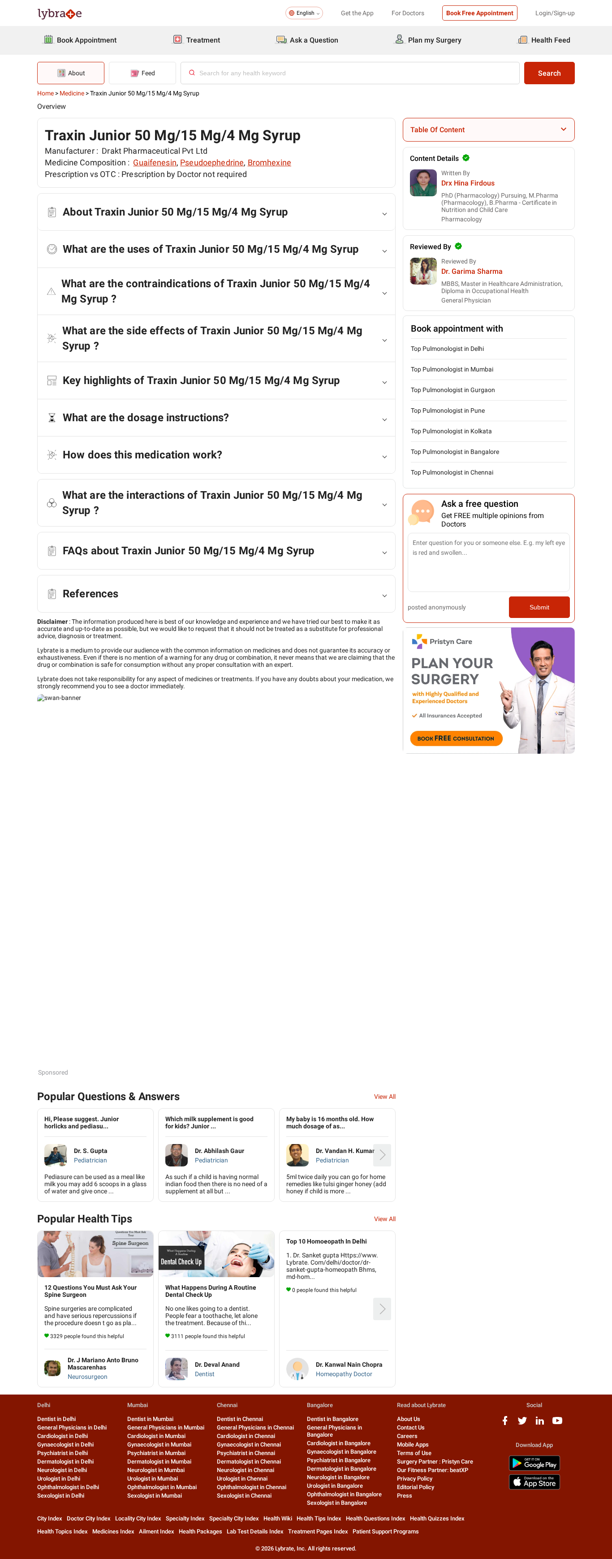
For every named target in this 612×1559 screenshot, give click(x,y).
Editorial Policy (415, 1487)
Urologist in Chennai (242, 1478)
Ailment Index (156, 1531)
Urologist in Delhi (58, 1478)
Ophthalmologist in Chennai (251, 1487)
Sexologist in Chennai (244, 1495)
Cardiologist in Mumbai (156, 1436)
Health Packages (200, 1531)
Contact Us (411, 1427)
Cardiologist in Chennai (246, 1436)
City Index (49, 1518)
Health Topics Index (62, 1531)
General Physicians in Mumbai (165, 1427)
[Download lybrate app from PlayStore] (534, 1469)
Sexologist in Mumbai (154, 1495)
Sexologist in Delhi (60, 1495)
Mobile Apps (413, 1444)
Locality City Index (138, 1518)
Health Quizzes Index (437, 1518)
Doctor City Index (89, 1518)
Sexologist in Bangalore (337, 1502)
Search (549, 73)
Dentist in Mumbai (150, 1419)
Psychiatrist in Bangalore (339, 1460)
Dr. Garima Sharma (472, 271)
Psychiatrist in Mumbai (156, 1453)
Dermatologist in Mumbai (159, 1461)
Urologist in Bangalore (335, 1485)
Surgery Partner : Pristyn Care (435, 1461)
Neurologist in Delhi (62, 1470)
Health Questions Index (375, 1518)
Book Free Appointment (479, 13)
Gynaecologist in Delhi (65, 1444)
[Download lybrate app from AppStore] (534, 1488)
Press (404, 1495)
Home (45, 93)
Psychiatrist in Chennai (246, 1453)
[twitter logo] (522, 1424)
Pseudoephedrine (212, 162)
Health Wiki (277, 1518)
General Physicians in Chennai (255, 1427)
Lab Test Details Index (255, 1531)
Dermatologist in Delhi (65, 1461)
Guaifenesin (155, 162)
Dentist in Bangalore (332, 1419)
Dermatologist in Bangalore (341, 1468)
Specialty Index (185, 1518)
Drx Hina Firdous (468, 183)
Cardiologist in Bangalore (339, 1443)
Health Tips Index (319, 1518)
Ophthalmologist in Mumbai (162, 1487)
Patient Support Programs (386, 1531)
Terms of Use (414, 1453)
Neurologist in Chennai (245, 1470)
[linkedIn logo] (539, 1424)
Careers (407, 1436)
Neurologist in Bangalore (338, 1477)
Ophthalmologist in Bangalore (344, 1494)
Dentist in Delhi (56, 1419)
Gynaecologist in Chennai (249, 1444)
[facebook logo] (505, 1424)
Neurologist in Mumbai (156, 1470)
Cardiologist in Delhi (62, 1436)
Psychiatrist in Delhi (62, 1453)
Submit (539, 607)
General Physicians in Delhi (72, 1427)
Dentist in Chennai (240, 1419)
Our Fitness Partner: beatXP (432, 1470)
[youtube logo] (557, 1424)
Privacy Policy (414, 1478)
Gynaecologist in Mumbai (159, 1444)
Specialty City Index (234, 1518)
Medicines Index (113, 1531)
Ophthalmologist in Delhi (68, 1487)
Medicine (72, 93)
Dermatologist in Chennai (249, 1461)
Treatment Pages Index (318, 1531)
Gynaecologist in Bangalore (341, 1451)
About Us (408, 1419)
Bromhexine (269, 162)
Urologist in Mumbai (152, 1478)
